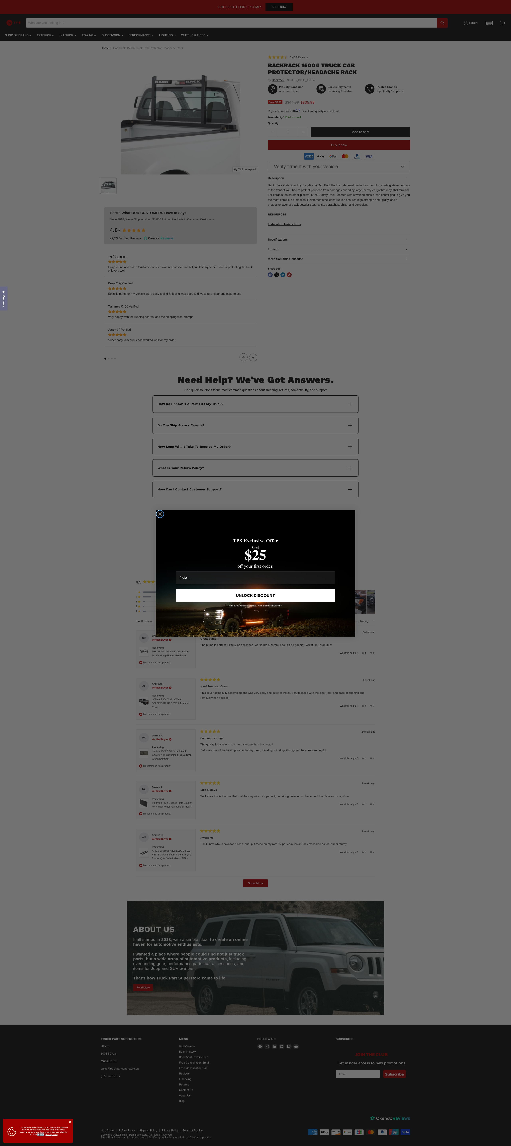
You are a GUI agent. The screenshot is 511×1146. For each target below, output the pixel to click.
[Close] (70, 1122)
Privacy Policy (52, 1134)
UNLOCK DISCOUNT (255, 595)
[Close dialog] (160, 514)
